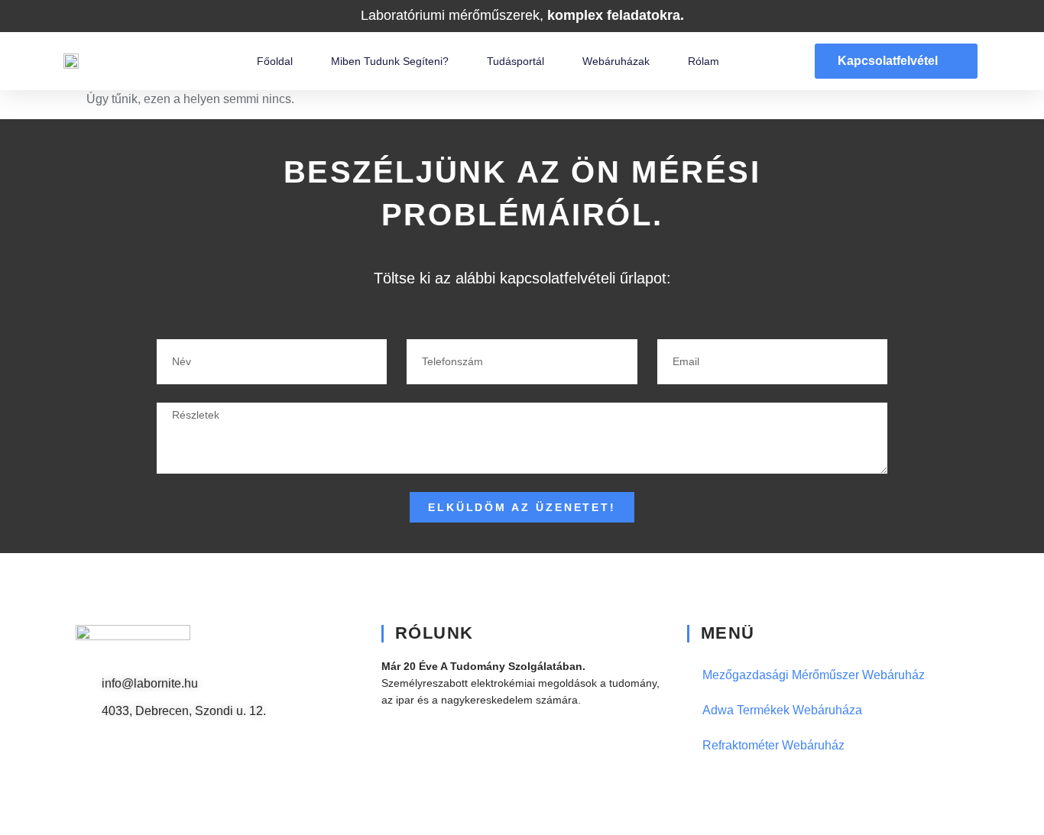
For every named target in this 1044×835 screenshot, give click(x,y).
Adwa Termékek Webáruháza (782, 710)
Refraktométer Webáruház (773, 745)
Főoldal (275, 61)
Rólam (703, 61)
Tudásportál (515, 61)
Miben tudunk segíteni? (390, 61)
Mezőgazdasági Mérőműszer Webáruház (813, 674)
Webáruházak (616, 61)
